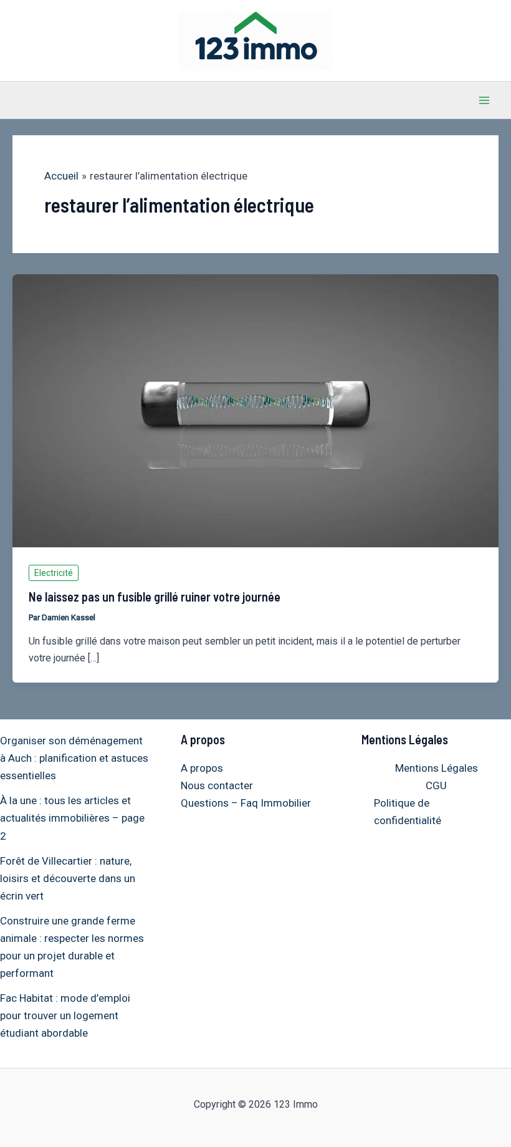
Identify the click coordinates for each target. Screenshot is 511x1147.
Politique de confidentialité (407, 812)
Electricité (53, 573)
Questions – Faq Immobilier (246, 803)
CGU (436, 785)
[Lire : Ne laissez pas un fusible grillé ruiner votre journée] (255, 409)
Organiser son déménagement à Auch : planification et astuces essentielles (74, 758)
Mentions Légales (436, 768)
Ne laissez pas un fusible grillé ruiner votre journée (154, 596)
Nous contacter (217, 785)
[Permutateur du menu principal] (484, 100)
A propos (202, 768)
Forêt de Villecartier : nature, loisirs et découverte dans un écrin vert (67, 878)
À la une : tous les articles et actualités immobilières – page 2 (72, 818)
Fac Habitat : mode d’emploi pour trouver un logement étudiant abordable (65, 1015)
